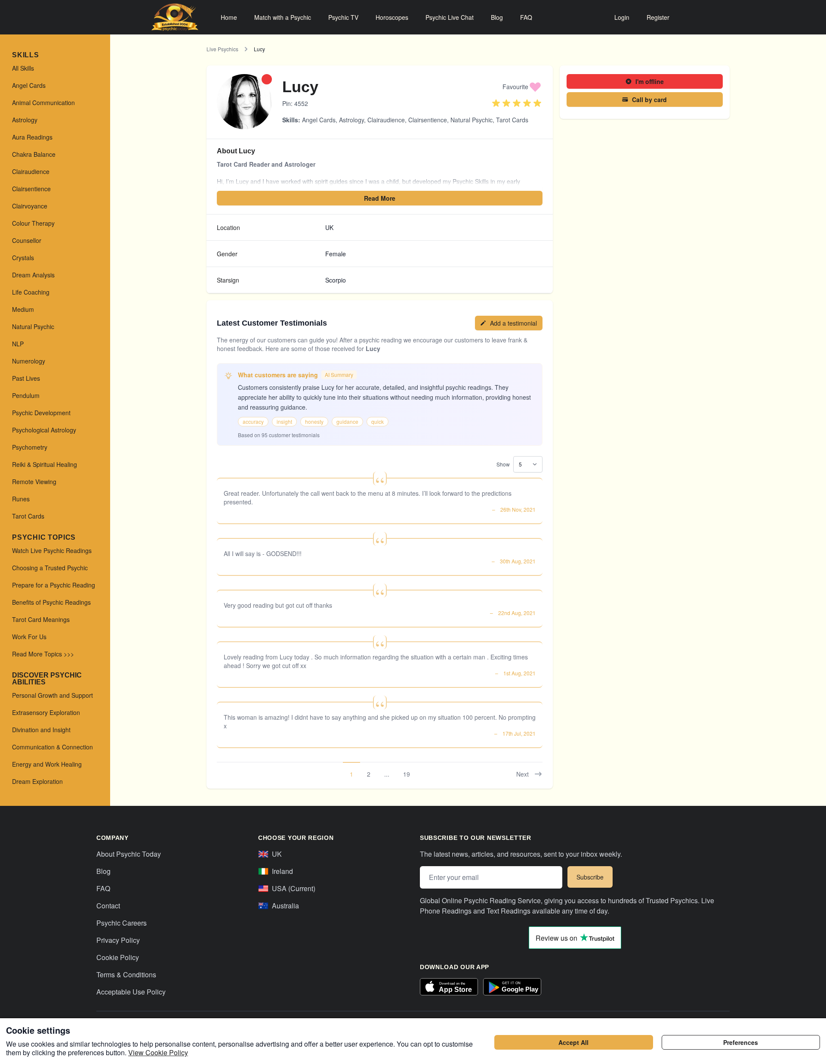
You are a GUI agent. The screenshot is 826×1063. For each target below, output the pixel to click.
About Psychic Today (128, 854)
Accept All (573, 1042)
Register (658, 17)
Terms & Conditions (126, 974)
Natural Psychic (471, 119)
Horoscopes (392, 17)
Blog (497, 17)
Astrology (351, 119)
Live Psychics (222, 49)
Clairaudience (386, 119)
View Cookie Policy (158, 1052)
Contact (108, 906)
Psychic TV (343, 17)
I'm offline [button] (649, 81)
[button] (522, 86)
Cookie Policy (117, 957)
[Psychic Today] (174, 17)
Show (503, 464)
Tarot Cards (512, 119)
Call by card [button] (649, 99)
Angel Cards (319, 119)
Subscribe (590, 877)
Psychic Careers (121, 923)
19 (406, 774)
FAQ (526, 17)
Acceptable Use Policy (131, 992)
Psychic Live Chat (449, 17)
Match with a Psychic (282, 17)
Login (621, 17)
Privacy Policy (118, 940)
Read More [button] (379, 198)
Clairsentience (427, 119)
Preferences (740, 1042)
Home (229, 17)
